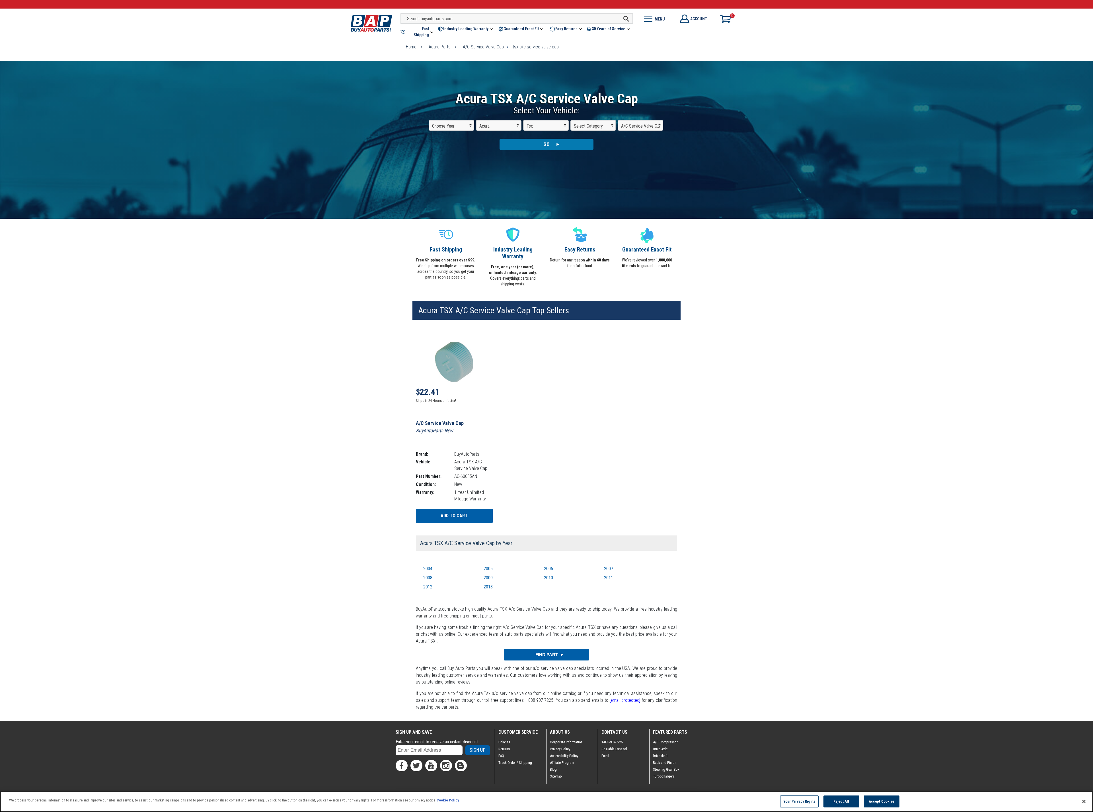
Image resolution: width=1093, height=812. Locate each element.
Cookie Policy (448, 800)
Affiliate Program (562, 762)
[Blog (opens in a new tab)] (461, 765)
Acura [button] (484, 126)
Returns (504, 749)
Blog (553, 769)
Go (546, 144)
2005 (488, 568)
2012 (427, 587)
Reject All (841, 801)
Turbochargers (664, 776)
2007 (608, 568)
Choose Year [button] (443, 126)
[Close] (1084, 801)
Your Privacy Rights (799, 801)
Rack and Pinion (664, 762)
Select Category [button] (588, 126)
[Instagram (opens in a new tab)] (446, 765)
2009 (488, 577)
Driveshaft (660, 756)
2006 (548, 568)
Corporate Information (566, 742)
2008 (427, 577)
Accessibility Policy (564, 756)
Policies (504, 742)
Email (605, 756)
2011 (608, 577)
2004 (427, 568)
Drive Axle (660, 749)
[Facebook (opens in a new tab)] (402, 765)
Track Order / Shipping (515, 762)
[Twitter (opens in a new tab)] (416, 765)
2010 (548, 577)
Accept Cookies (882, 801)
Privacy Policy (560, 749)
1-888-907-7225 (612, 742)
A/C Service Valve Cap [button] (641, 126)
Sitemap (556, 776)
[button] (417, 32)
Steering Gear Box (666, 769)
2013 (488, 587)
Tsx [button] (530, 126)
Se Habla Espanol (614, 749)
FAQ (501, 756)
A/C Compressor (665, 742)
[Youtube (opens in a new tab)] (431, 765)
